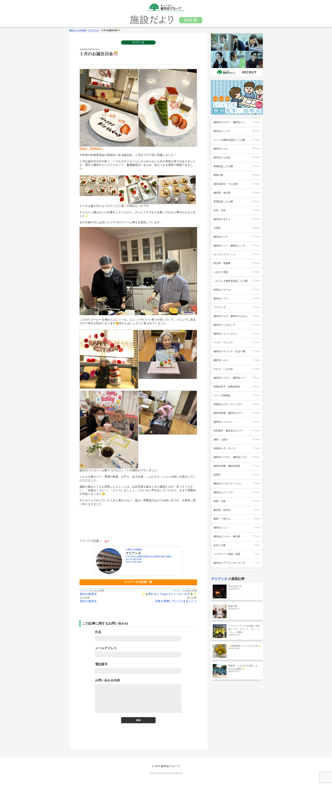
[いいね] (105, 541)
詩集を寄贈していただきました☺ (176, 601)
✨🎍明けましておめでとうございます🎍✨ (169, 594)
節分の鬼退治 (88, 594)
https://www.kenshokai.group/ (166, 773)
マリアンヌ (138, 42)
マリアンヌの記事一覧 (138, 581)
